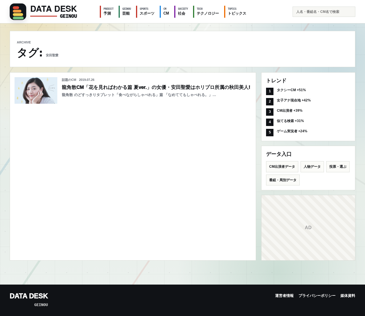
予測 (108, 11)
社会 (183, 11)
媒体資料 (347, 295)
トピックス (237, 11)
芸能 (126, 11)
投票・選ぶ (337, 167)
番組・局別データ (283, 180)
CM (166, 11)
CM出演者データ (282, 167)
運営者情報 (284, 295)
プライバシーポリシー (317, 295)
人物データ (312, 167)
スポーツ (147, 11)
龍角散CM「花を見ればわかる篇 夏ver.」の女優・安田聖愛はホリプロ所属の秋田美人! (156, 87)
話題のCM (69, 79)
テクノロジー (208, 11)
